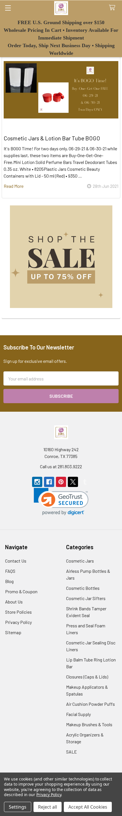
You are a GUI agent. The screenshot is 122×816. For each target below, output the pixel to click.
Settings (17, 807)
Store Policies (18, 612)
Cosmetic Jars (80, 560)
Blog (9, 581)
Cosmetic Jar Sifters (86, 598)
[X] (73, 482)
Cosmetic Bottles (83, 588)
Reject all (47, 807)
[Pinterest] (61, 482)
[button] (61, 256)
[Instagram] (37, 482)
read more (14, 186)
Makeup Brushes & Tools (89, 724)
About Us (14, 601)
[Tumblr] (85, 482)
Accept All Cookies (87, 807)
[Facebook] (49, 482)
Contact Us (15, 560)
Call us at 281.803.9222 (61, 466)
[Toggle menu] (8, 8)
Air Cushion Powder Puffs (90, 704)
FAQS (10, 571)
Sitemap (13, 632)
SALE (71, 751)
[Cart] (113, 7)
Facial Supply (78, 714)
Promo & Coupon (21, 591)
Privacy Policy (18, 622)
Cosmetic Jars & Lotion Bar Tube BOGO (52, 138)
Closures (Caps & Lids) (87, 676)
